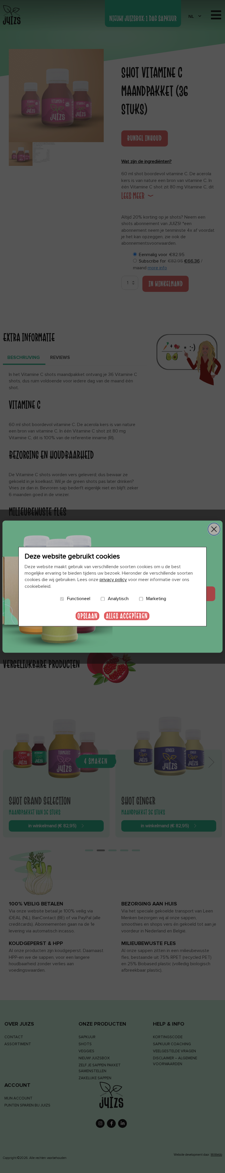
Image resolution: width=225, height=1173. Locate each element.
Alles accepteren (127, 616)
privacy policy (113, 580)
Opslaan (87, 616)
